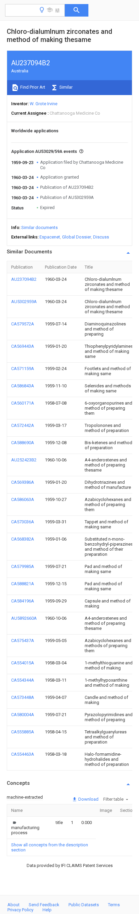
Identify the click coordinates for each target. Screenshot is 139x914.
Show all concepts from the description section (49, 847)
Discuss (101, 236)
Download (88, 799)
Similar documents (39, 227)
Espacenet (49, 236)
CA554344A (22, 680)
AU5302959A (24, 301)
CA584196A (22, 600)
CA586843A (22, 385)
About (13, 904)
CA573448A (22, 697)
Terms (114, 904)
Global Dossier (76, 236)
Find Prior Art (32, 87)
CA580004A (22, 714)
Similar (65, 87)
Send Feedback (44, 904)
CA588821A (22, 583)
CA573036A (22, 521)
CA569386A (22, 482)
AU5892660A (24, 618)
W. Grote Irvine (43, 103)
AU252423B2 (23, 459)
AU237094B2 (23, 279)
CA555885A (22, 731)
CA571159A (22, 368)
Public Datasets (83, 904)
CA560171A (22, 403)
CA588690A (22, 442)
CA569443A (22, 346)
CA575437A (22, 640)
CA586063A (22, 499)
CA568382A (22, 539)
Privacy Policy (20, 909)
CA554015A (22, 662)
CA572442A (22, 425)
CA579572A (22, 323)
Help (47, 909)
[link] (25, 827)
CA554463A (22, 754)
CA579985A (22, 566)
